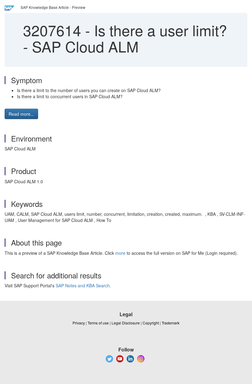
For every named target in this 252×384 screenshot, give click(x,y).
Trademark (170, 322)
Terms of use (98, 322)
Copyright (151, 322)
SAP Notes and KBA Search (83, 285)
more (120, 253)
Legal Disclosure (126, 322)
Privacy (79, 322)
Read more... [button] (21, 114)
